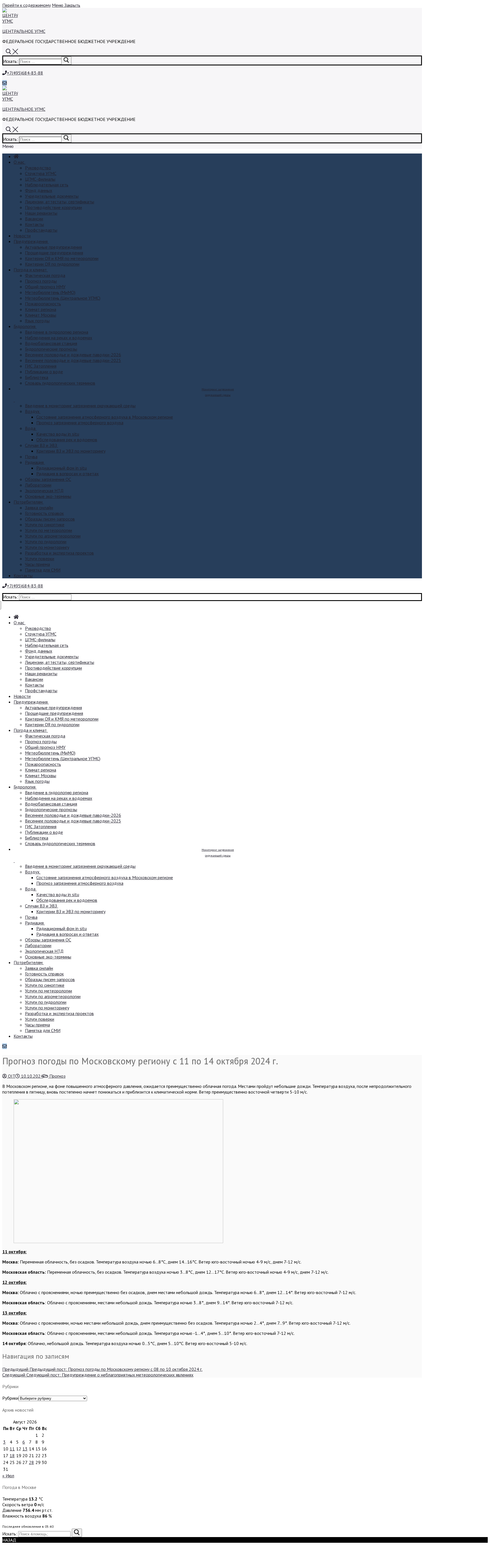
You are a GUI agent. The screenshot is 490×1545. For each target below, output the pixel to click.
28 (31, 1462)
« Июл (8, 1475)
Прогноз (57, 1076)
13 (25, 1449)
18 (12, 1455)
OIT (11, 1076)
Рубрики (10, 1398)
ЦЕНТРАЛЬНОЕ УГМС (23, 31)
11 (12, 1449)
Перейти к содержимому (26, 5)
